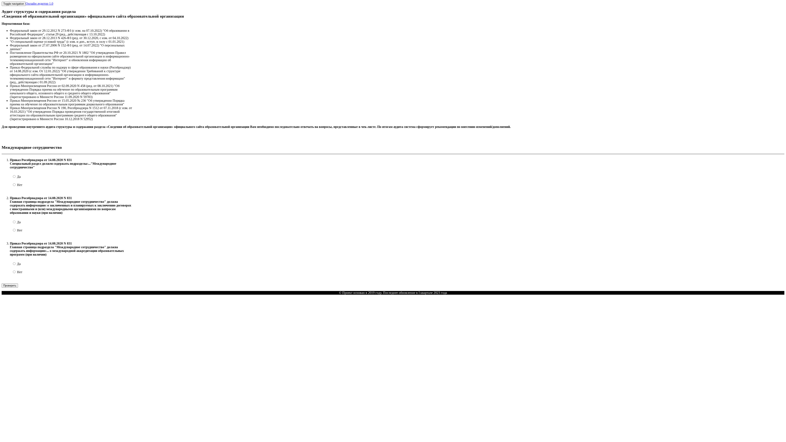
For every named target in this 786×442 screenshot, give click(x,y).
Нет (19, 185)
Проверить (9, 285)
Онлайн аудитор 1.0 (39, 3)
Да (18, 176)
